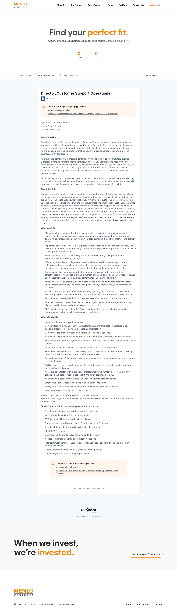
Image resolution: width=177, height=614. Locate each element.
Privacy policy (82, 516)
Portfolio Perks (144, 604)
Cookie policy (95, 516)
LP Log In (159, 604)
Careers (129, 604)
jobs (25, 75)
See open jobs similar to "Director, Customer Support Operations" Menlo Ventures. (83, 114)
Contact (33, 604)
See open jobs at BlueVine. (59, 110)
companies (44, 75)
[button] (95, 5)
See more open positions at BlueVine (88, 488)
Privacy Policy (47, 604)
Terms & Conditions (66, 604)
